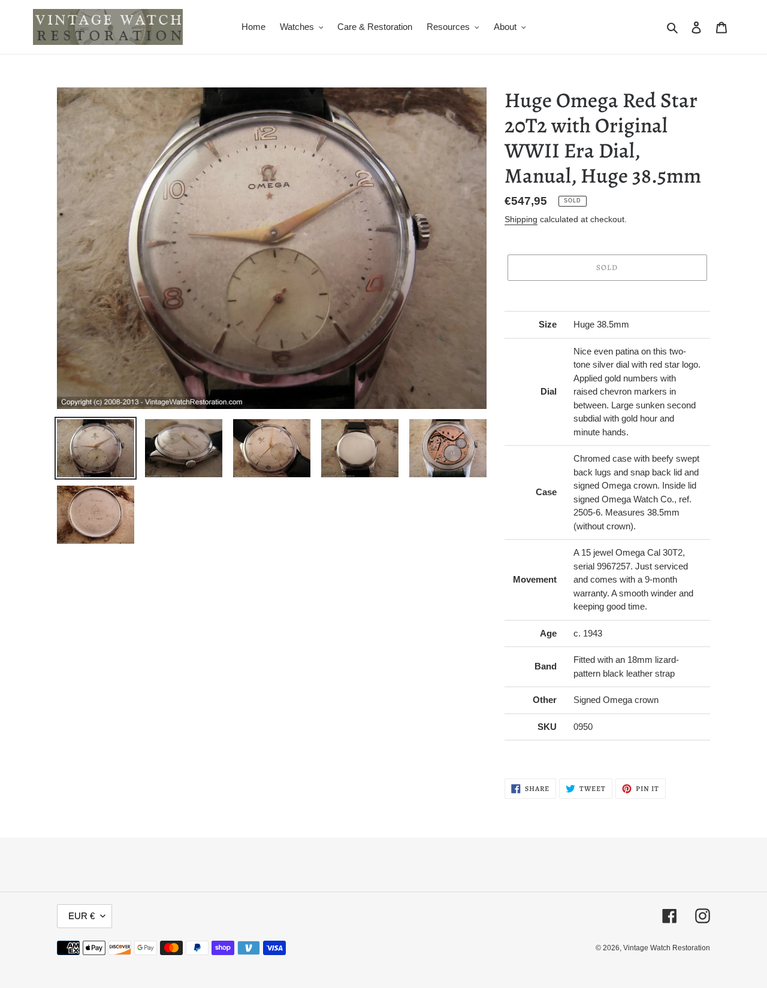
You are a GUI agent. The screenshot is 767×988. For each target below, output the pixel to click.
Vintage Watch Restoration (666, 948)
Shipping (521, 219)
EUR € (81, 916)
